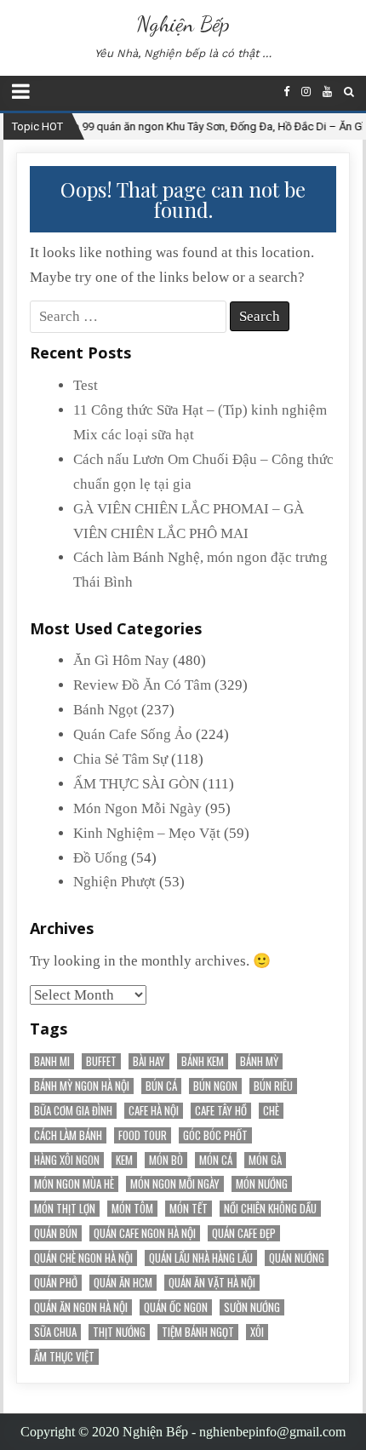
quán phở (55, 1283)
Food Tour (142, 1135)
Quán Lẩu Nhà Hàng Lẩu (201, 1258)
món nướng (262, 1184)
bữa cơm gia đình (73, 1111)
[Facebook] (286, 91)
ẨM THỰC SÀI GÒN (136, 784)
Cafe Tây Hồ (221, 1111)
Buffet (101, 1061)
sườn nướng (252, 1307)
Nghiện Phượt (114, 882)
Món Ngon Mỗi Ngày (137, 808)
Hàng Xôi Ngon (67, 1160)
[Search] (349, 91)
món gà (265, 1160)
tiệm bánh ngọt (198, 1332)
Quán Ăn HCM (123, 1283)
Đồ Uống (100, 858)
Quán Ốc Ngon (176, 1307)
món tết (188, 1209)
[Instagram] (306, 91)
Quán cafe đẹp (244, 1233)
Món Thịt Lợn (64, 1209)
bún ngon (215, 1086)
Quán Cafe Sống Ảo (132, 734)
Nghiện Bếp (183, 23)
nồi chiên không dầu (270, 1209)
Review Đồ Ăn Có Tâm (142, 685)
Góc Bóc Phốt (215, 1135)
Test (85, 385)
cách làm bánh (68, 1135)
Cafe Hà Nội (154, 1111)
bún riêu (273, 1086)
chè (271, 1111)
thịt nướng (119, 1332)
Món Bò (166, 1160)
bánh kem (202, 1061)
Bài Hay (149, 1061)
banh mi (52, 1061)
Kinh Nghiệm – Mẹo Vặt (146, 833)
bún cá (161, 1086)
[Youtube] (327, 91)
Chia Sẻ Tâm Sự (120, 759)
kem (124, 1160)
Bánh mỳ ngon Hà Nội (81, 1086)
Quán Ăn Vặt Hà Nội (212, 1283)
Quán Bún (55, 1233)
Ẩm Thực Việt (64, 1357)
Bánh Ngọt (105, 710)
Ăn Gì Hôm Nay (121, 660)
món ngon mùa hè (74, 1184)
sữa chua (55, 1332)
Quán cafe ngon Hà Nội (145, 1233)
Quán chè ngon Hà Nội (83, 1258)
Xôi (257, 1332)
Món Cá (215, 1160)
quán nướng (296, 1258)
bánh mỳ (259, 1061)
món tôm (132, 1209)
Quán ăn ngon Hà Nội (81, 1307)
